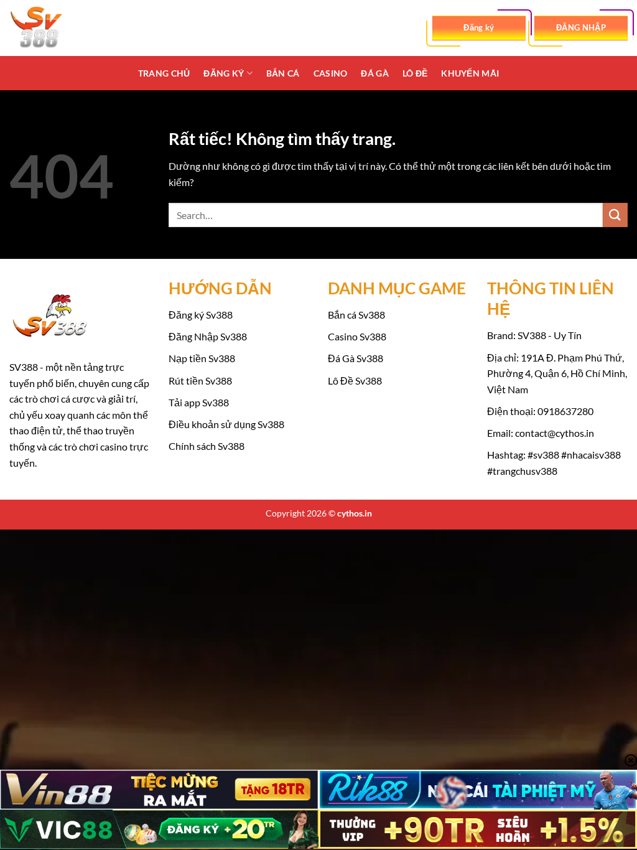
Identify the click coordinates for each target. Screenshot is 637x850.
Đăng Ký (223, 73)
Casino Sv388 (357, 336)
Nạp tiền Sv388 (202, 358)
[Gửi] (615, 215)
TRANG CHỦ (164, 73)
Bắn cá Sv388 (356, 314)
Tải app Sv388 (199, 402)
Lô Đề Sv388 (355, 380)
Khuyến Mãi (470, 73)
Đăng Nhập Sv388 (208, 336)
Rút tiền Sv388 (200, 380)
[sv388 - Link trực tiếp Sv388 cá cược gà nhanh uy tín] (71, 28)
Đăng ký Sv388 (201, 314)
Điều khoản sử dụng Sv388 (226, 424)
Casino (331, 73)
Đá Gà (374, 73)
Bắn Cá (283, 73)
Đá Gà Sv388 (355, 358)
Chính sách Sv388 (206, 446)
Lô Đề (414, 73)
